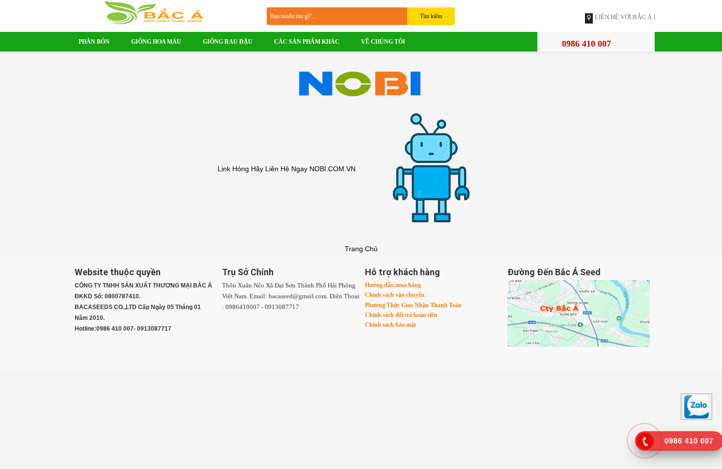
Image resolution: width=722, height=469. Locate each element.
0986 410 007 (586, 44)
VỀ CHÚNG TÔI (383, 41)
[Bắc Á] (162, 11)
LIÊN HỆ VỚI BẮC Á (623, 17)
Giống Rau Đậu (227, 41)
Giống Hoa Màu (156, 41)
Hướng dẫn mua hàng (393, 285)
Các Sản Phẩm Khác (306, 41)
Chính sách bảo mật (390, 324)
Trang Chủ (361, 249)
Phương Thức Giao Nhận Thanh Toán (413, 305)
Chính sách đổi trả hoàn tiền (401, 315)
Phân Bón (94, 41)
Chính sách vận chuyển (394, 294)
